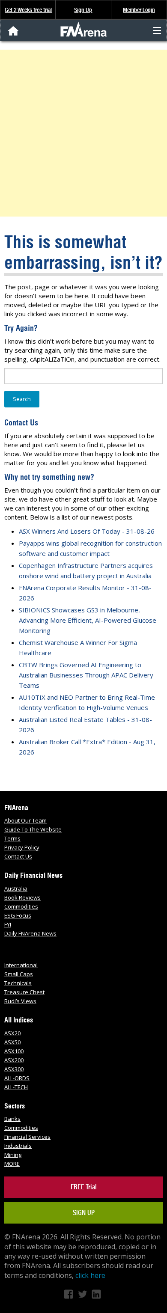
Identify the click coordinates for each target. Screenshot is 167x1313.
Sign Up (83, 9)
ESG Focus (17, 915)
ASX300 (14, 1069)
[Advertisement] (83, 133)
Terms (12, 838)
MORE (12, 1163)
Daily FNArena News (30, 933)
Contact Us (18, 856)
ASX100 (14, 1051)
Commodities (21, 906)
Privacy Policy (21, 847)
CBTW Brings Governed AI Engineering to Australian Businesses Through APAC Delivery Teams (86, 674)
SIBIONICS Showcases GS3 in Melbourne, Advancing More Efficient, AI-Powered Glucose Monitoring (87, 620)
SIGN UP (84, 1213)
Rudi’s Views (20, 1001)
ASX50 (12, 1042)
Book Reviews (22, 897)
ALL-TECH (16, 1087)
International (21, 965)
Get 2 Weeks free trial (28, 9)
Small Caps (18, 974)
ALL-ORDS (17, 1078)
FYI (7, 924)
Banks (12, 1119)
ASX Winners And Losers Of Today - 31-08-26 (87, 531)
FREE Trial (84, 1187)
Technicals (18, 983)
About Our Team (25, 820)
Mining (12, 1155)
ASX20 (12, 1033)
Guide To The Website (33, 829)
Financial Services (27, 1137)
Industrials (18, 1146)
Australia (15, 888)
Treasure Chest (24, 992)
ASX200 (14, 1060)
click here (90, 1275)
